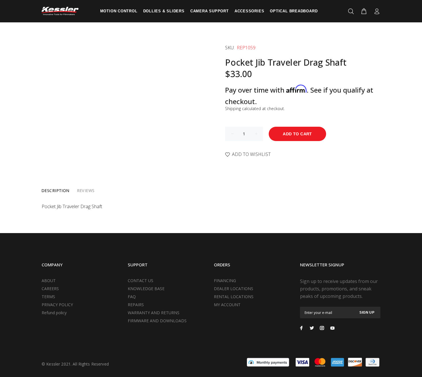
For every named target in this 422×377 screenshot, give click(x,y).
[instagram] (322, 328)
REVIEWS (86, 190)
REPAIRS (136, 304)
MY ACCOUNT (227, 304)
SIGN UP (366, 312)
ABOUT (49, 280)
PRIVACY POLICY (57, 304)
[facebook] (301, 328)
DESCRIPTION (55, 190)
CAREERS (50, 288)
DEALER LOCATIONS (233, 288)
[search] (352, 11)
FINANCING (225, 280)
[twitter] (311, 328)
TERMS (48, 296)
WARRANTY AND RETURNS (153, 312)
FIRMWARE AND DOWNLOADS (157, 320)
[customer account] (375, 11)
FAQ (132, 296)
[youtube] (332, 328)
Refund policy (54, 312)
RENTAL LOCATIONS (233, 296)
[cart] (364, 11)
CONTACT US (140, 280)
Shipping (233, 108)
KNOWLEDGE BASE (146, 288)
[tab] (55, 190)
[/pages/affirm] (268, 362)
